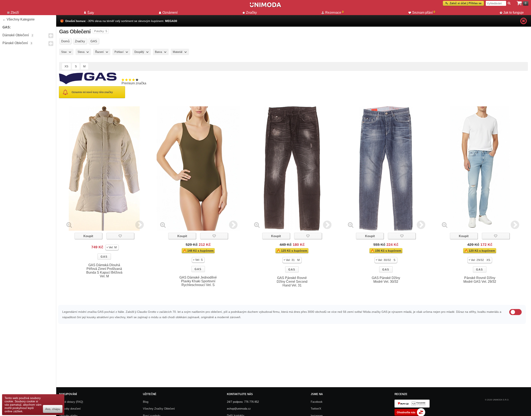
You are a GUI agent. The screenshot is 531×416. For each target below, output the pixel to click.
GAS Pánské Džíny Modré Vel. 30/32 (386, 279)
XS (66, 66)
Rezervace (334, 12)
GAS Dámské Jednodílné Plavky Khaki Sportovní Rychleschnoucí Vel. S (198, 281)
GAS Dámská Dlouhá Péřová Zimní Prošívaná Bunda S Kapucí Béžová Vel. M (104, 270)
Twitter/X (316, 408)
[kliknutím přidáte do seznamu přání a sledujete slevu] (120, 236)
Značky (251, 12)
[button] (112, 247)
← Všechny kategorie (18, 19)
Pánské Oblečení (15, 43)
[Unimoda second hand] (265, 6)
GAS (104, 256)
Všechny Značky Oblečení (159, 408)
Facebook (317, 401)
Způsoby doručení (70, 408)
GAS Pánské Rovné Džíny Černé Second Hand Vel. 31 (292, 281)
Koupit (88, 236)
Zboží (15, 12)
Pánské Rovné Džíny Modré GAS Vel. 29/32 (479, 279)
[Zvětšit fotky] (69, 224)
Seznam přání (423, 12)
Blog (145, 401)
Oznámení (170, 12)
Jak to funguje (513, 12)
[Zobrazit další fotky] (139, 224)
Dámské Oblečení (15, 35)
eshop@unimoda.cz (239, 408)
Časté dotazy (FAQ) (71, 401)
